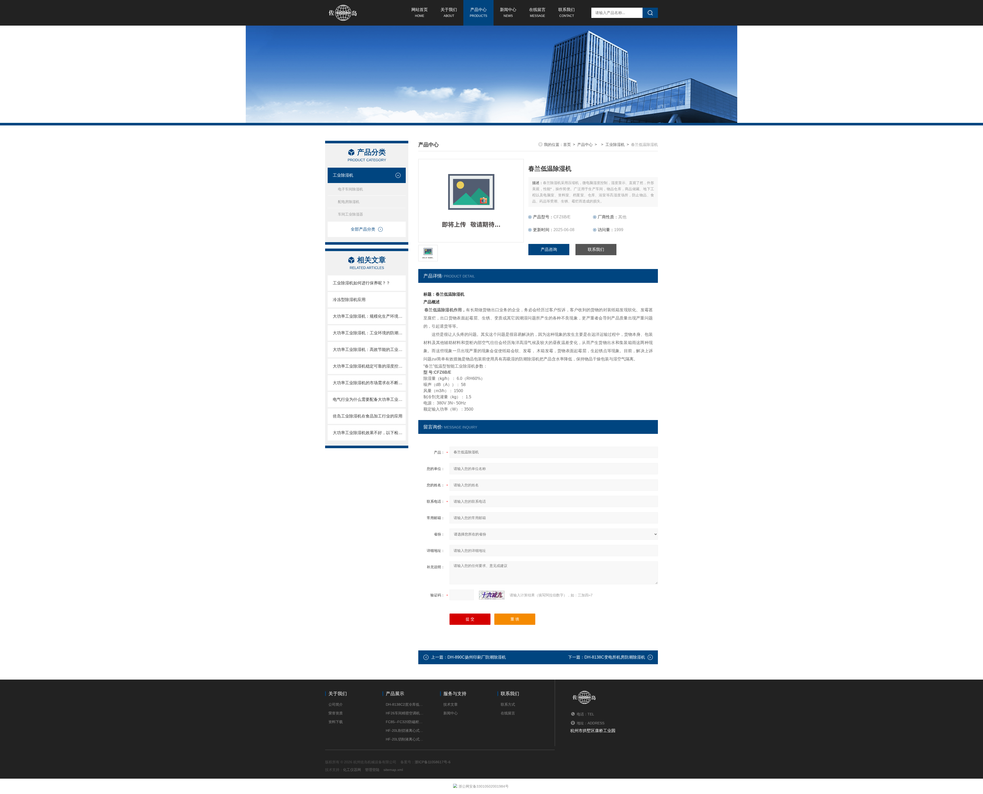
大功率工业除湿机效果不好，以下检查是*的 (369, 433)
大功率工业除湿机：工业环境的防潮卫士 (369, 333)
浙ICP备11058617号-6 (433, 762)
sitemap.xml (393, 770)
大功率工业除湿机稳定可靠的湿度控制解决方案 (369, 366)
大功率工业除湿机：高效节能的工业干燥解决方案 (369, 349)
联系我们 (566, 12)
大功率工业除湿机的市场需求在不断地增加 (369, 383)
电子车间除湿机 (350, 189)
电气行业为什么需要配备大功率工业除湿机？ (369, 399)
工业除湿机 (343, 175)
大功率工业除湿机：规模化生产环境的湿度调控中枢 (369, 316)
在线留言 (537, 12)
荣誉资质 (335, 713)
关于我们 (449, 12)
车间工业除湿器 (350, 214)
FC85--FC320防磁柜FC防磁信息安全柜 (405, 722)
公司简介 (335, 704)
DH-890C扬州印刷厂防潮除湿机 (476, 657)
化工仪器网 (352, 770)
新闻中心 (508, 12)
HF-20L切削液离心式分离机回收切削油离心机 (405, 739)
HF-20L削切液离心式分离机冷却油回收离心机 (405, 730)
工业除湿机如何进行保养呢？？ (361, 283)
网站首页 (419, 12)
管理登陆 (372, 770)
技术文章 (450, 704)
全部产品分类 (363, 229)
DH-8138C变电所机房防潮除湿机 (614, 657)
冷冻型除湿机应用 (349, 299)
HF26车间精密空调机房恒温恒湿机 (405, 713)
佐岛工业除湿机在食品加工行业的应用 (367, 416)
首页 (567, 144)
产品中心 (478, 12)
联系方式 (508, 704)
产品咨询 (549, 249)
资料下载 (335, 722)
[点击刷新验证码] (492, 595)
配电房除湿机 (348, 202)
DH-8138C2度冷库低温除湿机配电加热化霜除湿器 (405, 704)
